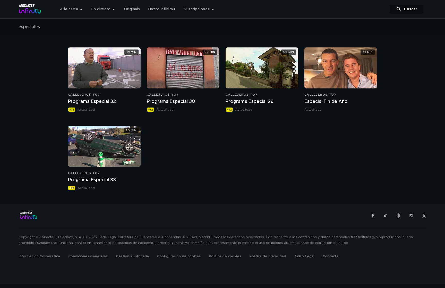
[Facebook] (372, 215)
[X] (424, 215)
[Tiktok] (385, 215)
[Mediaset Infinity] (30, 9)
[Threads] (398, 215)
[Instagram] (411, 215)
